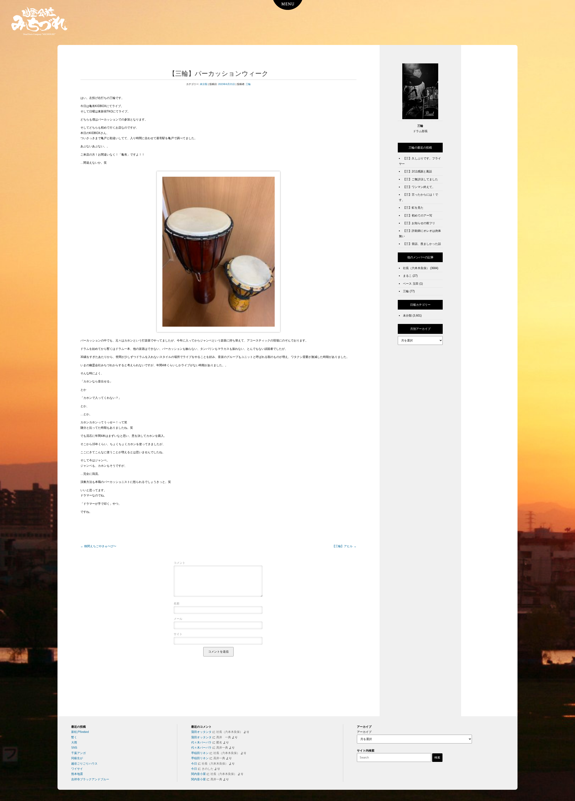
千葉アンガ (78, 753)
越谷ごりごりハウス (84, 763)
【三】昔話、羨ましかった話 (422, 243)
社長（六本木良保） (416, 268)
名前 (176, 603)
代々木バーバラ (201, 742)
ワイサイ (77, 768)
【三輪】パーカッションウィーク (218, 73)
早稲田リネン (200, 753)
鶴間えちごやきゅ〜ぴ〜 (98, 546)
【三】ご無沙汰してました (420, 179)
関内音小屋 (198, 774)
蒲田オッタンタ (201, 732)
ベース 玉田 (410, 283)
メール (178, 618)
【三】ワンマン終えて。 (419, 187)
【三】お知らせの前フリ (419, 223)
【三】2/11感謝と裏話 (417, 171)
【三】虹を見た (413, 207)
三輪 (248, 84)
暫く (74, 737)
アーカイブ (364, 732)
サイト (178, 634)
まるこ (407, 275)
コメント (179, 562)
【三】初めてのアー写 (417, 215)
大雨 (74, 742)
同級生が (77, 758)
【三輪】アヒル (344, 546)
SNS (74, 747)
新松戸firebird (80, 732)
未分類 (203, 84)
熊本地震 (77, 774)
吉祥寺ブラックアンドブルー (90, 779)
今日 (194, 763)
